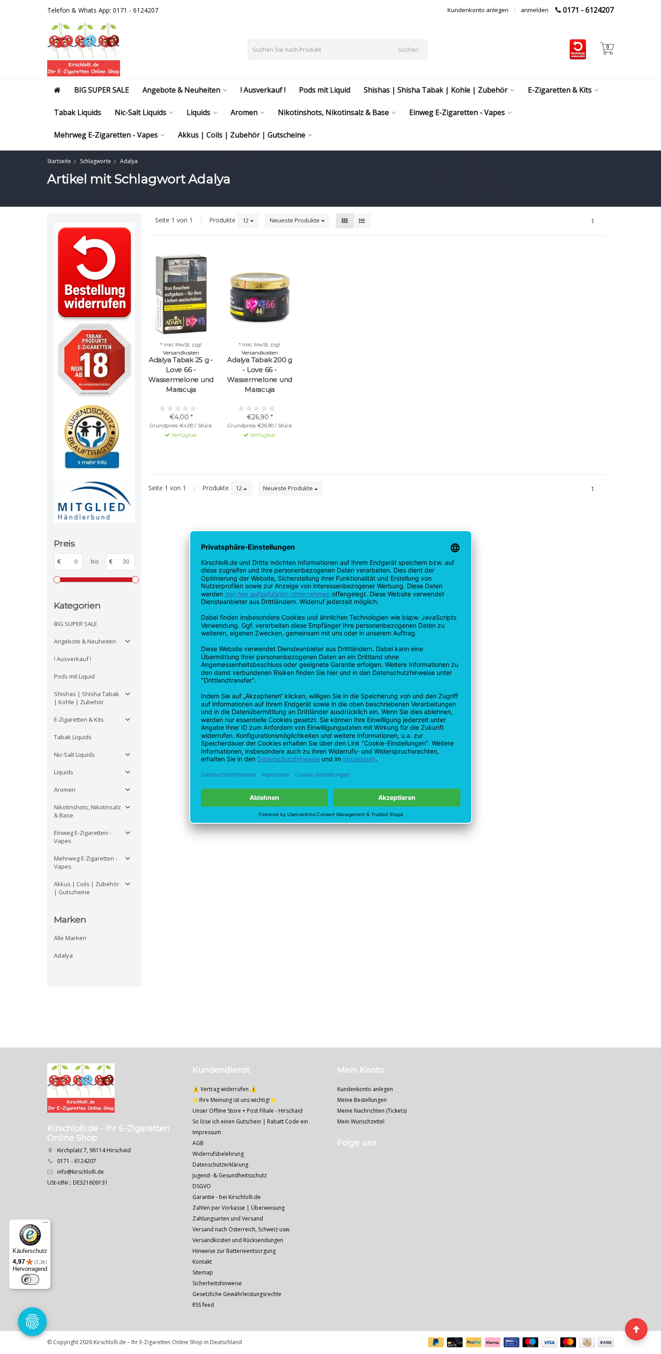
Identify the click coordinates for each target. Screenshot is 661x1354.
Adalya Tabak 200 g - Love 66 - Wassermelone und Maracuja (259, 374)
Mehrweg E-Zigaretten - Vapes (106, 135)
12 (246, 220)
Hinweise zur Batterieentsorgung (234, 1251)
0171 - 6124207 (588, 10)
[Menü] (45, 1224)
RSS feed (203, 1305)
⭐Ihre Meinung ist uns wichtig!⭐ (234, 1100)
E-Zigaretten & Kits (560, 90)
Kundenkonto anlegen (478, 10)
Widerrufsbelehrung (218, 1154)
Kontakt (202, 1261)
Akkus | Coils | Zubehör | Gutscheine (241, 135)
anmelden (535, 10)
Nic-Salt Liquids (140, 112)
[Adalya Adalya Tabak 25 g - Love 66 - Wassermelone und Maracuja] (181, 294)
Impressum (206, 1132)
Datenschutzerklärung (220, 1164)
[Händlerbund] (94, 500)
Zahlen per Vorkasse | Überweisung (238, 1208)
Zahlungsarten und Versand (227, 1218)
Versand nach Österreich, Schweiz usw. (241, 1229)
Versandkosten (181, 353)
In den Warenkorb (177, 451)
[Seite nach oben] (636, 1329)
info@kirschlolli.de (80, 1172)
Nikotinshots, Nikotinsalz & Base (333, 112)
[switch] (30, 1279)
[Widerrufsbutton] (94, 273)
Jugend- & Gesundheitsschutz (229, 1175)
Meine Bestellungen (362, 1100)
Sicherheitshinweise (217, 1283)
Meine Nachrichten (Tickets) (371, 1110)
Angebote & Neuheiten (181, 90)
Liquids (198, 112)
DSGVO (201, 1186)
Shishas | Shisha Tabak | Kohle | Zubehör (436, 90)
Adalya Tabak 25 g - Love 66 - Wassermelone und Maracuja (181, 374)
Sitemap (202, 1272)
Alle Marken (70, 938)
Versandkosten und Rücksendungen (237, 1240)
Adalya (63, 955)
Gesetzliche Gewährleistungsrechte (236, 1294)
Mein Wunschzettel (360, 1121)
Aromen (244, 112)
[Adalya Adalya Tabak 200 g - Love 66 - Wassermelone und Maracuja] (259, 294)
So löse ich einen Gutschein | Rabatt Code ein (250, 1121)
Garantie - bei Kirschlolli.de (226, 1197)
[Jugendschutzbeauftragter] (94, 436)
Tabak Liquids (77, 112)
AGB (198, 1143)
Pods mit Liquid (324, 90)
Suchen (408, 49)
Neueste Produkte (295, 220)
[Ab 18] (94, 360)
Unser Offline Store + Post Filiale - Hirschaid (247, 1110)
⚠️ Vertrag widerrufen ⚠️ (224, 1089)
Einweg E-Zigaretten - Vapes (457, 112)
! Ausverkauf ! (263, 90)
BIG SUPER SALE (101, 90)
